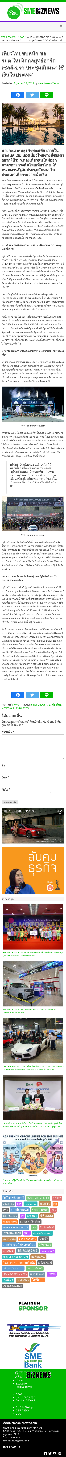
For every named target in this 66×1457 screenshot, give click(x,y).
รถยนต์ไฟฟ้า (8, 1251)
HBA (19, 1204)
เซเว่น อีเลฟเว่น (13, 1268)
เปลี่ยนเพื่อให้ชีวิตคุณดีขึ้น (15, 1274)
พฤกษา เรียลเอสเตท (42, 1233)
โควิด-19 (38, 1280)
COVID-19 (57, 1198)
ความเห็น (8, 732)
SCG (55, 1204)
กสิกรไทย (32, 1216)
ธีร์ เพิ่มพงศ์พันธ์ (47, 1227)
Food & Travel (24, 1386)
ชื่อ (4, 765)
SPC (22, 1216)
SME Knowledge (25, 1397)
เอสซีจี (52, 1274)
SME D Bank (40, 1210)
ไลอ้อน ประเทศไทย (12, 1286)
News (15, 704)
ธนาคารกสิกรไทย (30, 1221)
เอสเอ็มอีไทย (23, 1280)
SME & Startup (24, 1407)
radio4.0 (45, 1204)
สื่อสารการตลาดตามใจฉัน (19, 1262)
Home (19, 1380)
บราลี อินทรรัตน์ (12, 1233)
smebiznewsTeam (48, 83)
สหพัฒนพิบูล (38, 1256)
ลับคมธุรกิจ (22, 708)
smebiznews (38, 704)
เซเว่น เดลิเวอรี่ (35, 1268)
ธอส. (34, 1227)
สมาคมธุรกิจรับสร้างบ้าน (15, 1257)
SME (5, 1209)
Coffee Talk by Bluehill (38, 1198)
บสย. (27, 1233)
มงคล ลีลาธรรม (27, 1239)
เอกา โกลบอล (37, 1274)
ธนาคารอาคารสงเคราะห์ (15, 1227)
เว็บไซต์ (6, 789)
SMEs (53, 1210)
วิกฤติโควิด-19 (47, 1251)
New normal (31, 1203)
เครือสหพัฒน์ (45, 1262)
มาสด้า (43, 1238)
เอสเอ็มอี (8, 1280)
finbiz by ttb (8, 1204)
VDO (18, 1413)
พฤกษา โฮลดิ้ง (9, 1239)
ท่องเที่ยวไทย (54, 704)
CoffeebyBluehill (13, 1198)
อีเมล (5, 777)
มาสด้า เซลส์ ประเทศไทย (19, 1245)
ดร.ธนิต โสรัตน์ (10, 1222)
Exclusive (21, 1383)
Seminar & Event (25, 1400)
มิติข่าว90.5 (8, 708)
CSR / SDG (22, 1410)
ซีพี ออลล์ (46, 1216)
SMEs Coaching (10, 1215)
